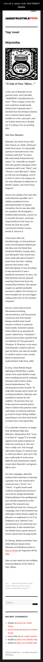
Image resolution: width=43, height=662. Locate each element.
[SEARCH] (35, 604)
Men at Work (11, 550)
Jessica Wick (13, 629)
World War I (17, 588)
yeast (25, 588)
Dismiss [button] (21, 7)
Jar (6, 583)
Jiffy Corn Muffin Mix (27, 639)
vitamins (8, 588)
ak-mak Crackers (29, 636)
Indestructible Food (12, 652)
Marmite (12, 42)
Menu (33, 11)
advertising (16, 583)
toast (22, 586)
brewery (24, 583)
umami (27, 586)
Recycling (15, 586)
